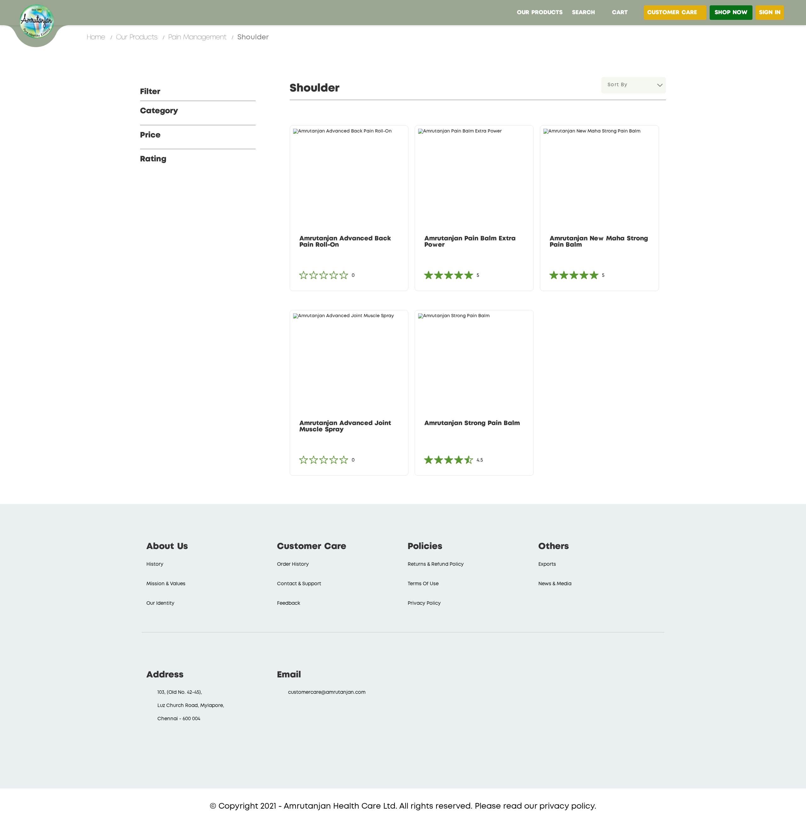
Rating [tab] (153, 159)
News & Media (554, 584)
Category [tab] (159, 111)
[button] (400, 136)
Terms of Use (423, 584)
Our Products (540, 12)
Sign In (769, 12)
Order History (293, 564)
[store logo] (36, 20)
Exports (547, 564)
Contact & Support (299, 584)
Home (97, 37)
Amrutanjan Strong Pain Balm (472, 423)
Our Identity (160, 603)
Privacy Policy (424, 603)
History (154, 564)
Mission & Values (165, 584)
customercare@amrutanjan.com (327, 692)
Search (583, 12)
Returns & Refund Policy (436, 564)
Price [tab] (150, 135)
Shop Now (731, 12)
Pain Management (198, 37)
